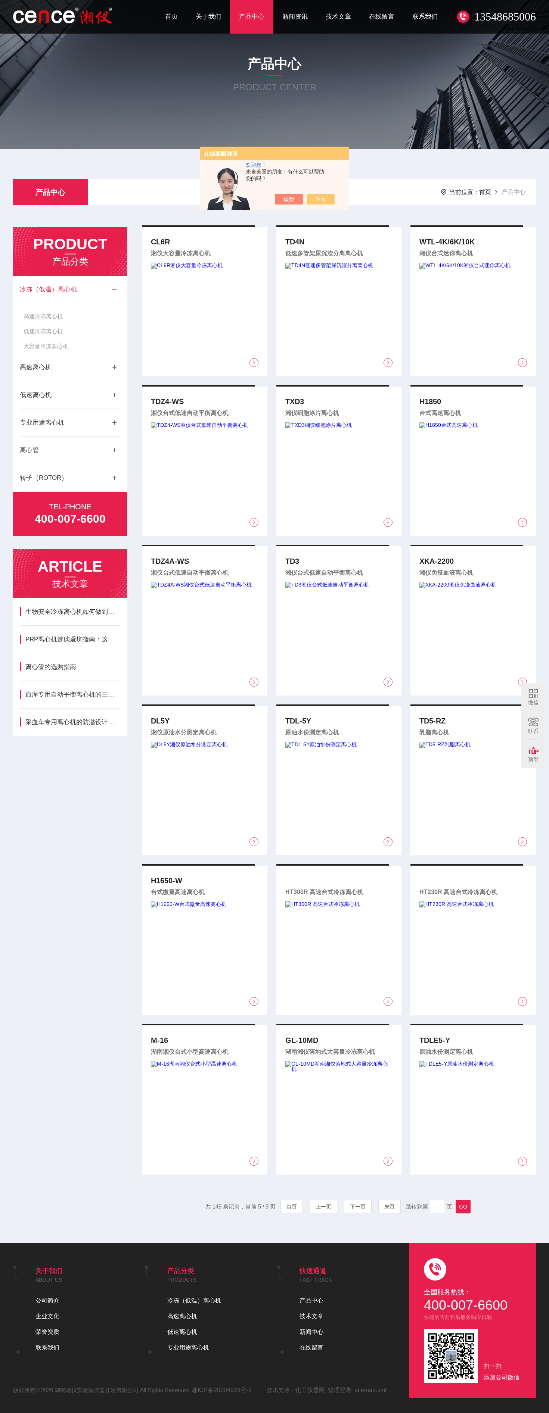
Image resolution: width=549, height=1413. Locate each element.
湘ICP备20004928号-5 (222, 1390)
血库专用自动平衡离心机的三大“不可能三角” (72, 694)
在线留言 (381, 16)
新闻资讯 (295, 16)
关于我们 (208, 16)
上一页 (323, 1207)
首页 (171, 16)
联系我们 (425, 16)
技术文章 (338, 16)
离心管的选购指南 (50, 666)
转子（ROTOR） (44, 477)
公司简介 (47, 1300)
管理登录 (340, 1390)
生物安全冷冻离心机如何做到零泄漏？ (72, 611)
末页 (389, 1207)
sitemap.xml (371, 1390)
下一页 (358, 1207)
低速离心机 (36, 394)
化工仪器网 (310, 1390)
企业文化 (47, 1316)
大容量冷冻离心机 (46, 346)
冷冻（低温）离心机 (48, 289)
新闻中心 (311, 1332)
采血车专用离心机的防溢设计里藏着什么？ (72, 722)
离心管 (29, 450)
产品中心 (251, 16)
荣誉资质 (47, 1332)
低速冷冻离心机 (43, 331)
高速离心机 (36, 367)
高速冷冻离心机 (43, 316)
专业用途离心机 (42, 422)
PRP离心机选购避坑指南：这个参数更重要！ (72, 639)
